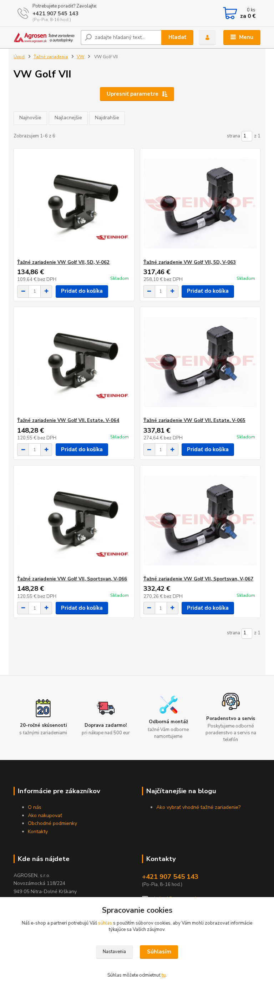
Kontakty (38, 831)
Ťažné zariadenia (51, 57)
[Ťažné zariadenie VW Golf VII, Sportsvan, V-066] (74, 521)
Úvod (19, 57)
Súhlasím (159, 951)
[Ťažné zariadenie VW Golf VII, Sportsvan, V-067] (200, 521)
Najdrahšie (107, 117)
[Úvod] (44, 37)
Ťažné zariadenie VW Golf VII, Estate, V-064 (68, 420)
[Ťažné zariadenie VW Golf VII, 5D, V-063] (200, 204)
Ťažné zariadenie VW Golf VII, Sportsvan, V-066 (72, 579)
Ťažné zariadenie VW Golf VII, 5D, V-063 (189, 262)
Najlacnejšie (68, 117)
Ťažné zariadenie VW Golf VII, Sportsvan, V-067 (198, 579)
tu (164, 975)
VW (80, 57)
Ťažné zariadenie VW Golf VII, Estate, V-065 (194, 420)
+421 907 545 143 (55, 13)
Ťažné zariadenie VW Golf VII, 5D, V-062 (63, 262)
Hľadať (177, 37)
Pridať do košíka (82, 290)
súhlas (105, 923)
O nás (34, 807)
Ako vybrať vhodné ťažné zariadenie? (198, 807)
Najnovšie (30, 117)
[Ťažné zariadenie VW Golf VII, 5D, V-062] (74, 204)
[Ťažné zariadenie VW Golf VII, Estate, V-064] (74, 362)
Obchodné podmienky (52, 823)
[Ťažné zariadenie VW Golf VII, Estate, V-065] (200, 362)
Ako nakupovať (45, 815)
